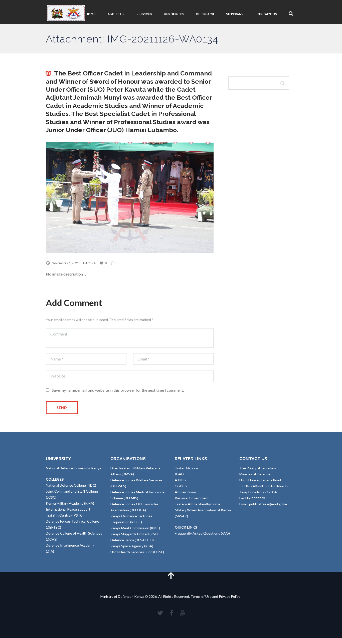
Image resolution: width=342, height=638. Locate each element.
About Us (116, 14)
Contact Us (266, 14)
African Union (185, 492)
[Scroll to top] (171, 575)
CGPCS (181, 486)
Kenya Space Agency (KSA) (131, 546)
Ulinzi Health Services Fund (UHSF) (137, 552)
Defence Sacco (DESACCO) (132, 540)
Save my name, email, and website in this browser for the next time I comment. (118, 390)
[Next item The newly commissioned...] (172, 198)
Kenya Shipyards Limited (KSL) (134, 534)
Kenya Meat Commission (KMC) (135, 528)
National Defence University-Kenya (73, 468)
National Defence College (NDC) (71, 485)
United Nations (187, 468)
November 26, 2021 (65, 263)
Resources (174, 14)
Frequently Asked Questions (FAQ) (202, 533)
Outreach (205, 14)
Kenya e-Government (192, 498)
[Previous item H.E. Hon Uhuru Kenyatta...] (88, 198)
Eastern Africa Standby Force (197, 504)
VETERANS (234, 14)
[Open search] (291, 13)
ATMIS (180, 480)
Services (144, 14)
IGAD (179, 474)
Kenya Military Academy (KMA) (70, 503)
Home (91, 14)
